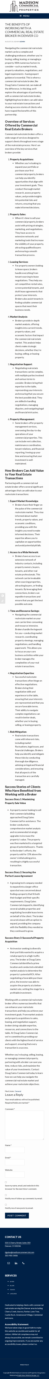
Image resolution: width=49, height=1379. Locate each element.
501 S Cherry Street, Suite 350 (17, 1242)
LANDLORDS (13, 1293)
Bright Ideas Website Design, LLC (28, 1375)
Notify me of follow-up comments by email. (23, 1198)
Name (8, 1145)
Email (8, 1157)
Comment (10, 1109)
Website (8, 1170)
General (18, 1091)
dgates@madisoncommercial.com (19, 1252)
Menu (26, 16)
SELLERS (12, 1285)
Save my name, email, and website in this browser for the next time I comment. (22, 1187)
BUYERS (12, 1281)
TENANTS (12, 1289)
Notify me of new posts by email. (19, 1208)
